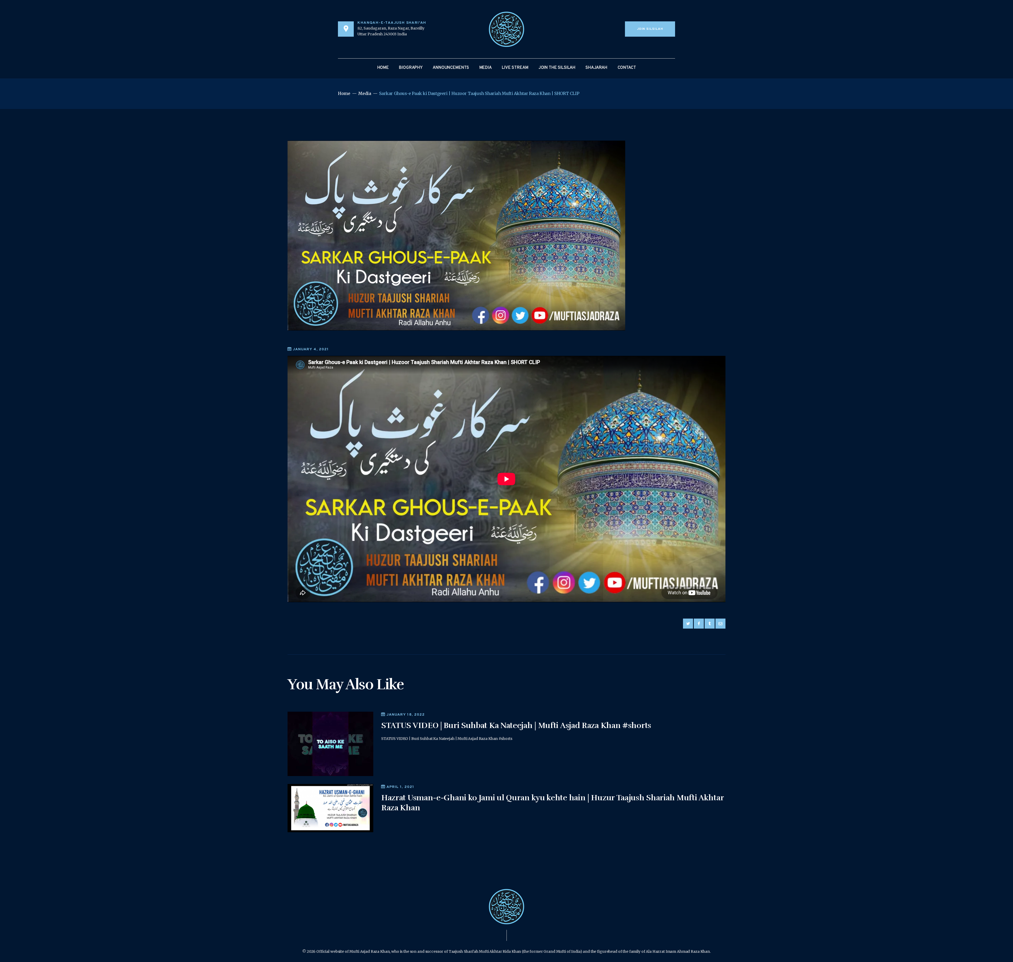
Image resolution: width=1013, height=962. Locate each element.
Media (364, 93)
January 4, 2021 (311, 349)
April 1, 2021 (400, 787)
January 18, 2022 (405, 714)
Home (344, 93)
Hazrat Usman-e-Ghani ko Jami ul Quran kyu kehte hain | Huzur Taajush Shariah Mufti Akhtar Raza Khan (552, 803)
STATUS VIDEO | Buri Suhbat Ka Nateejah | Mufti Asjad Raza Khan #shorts (516, 725)
